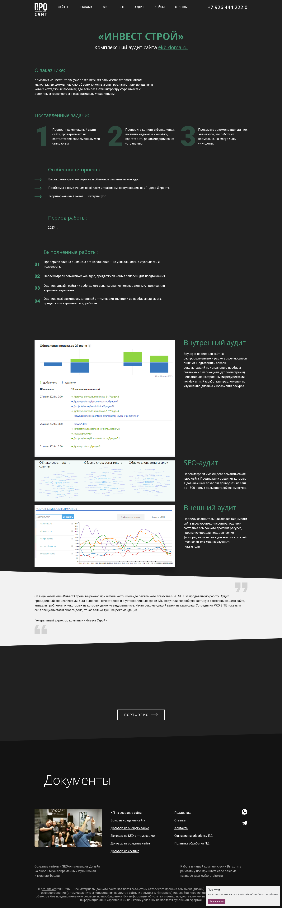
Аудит (139, 7)
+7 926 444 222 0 (227, 7)
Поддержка (182, 813)
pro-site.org (49, 889)
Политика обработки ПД (191, 843)
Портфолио (136, 715)
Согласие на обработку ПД (193, 836)
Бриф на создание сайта (127, 820)
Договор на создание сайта (130, 843)
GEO (121, 7)
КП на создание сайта (126, 813)
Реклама (85, 7)
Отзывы (181, 7)
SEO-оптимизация (75, 866)
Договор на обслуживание (129, 828)
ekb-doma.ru (173, 47)
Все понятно (216, 901)
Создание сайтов (47, 866)
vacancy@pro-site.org (208, 875)
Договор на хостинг (124, 851)
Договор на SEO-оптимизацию (132, 836)
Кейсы (160, 7)
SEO (105, 7)
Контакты (181, 828)
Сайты (63, 7)
